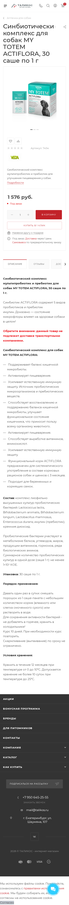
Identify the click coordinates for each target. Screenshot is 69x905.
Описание (15, 264)
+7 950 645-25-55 (35, 797)
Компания (12, 747)
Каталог (10, 757)
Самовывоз (19, 242)
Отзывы (39, 264)
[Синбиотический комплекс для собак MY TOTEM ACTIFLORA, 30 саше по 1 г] (34, 99)
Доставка (31, 238)
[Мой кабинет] (55, 6)
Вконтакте (34, 837)
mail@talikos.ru (37, 810)
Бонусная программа (21, 708)
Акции (8, 698)
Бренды (9, 718)
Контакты (11, 737)
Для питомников (17, 728)
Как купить (12, 767)
